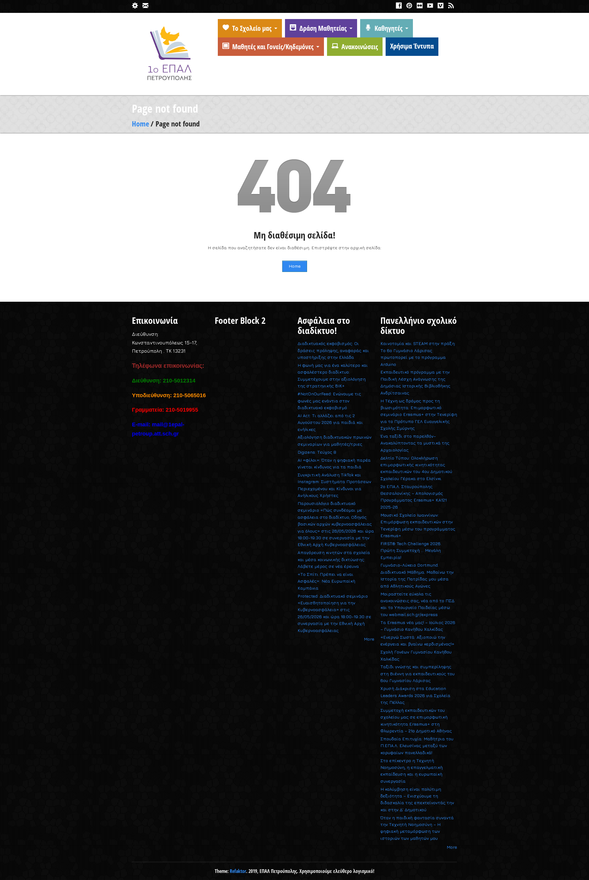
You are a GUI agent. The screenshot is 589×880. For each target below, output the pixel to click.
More (369, 639)
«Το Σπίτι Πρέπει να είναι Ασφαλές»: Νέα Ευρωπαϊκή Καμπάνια (326, 581)
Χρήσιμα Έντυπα (412, 45)
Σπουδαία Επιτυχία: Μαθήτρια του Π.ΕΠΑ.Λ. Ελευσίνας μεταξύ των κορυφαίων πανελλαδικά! (416, 745)
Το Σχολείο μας (251, 28)
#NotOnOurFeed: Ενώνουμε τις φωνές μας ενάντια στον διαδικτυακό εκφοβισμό (329, 400)
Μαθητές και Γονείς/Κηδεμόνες (273, 46)
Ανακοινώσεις (359, 46)
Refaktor (238, 871)
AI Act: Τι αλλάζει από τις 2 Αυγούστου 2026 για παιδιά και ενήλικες (330, 422)
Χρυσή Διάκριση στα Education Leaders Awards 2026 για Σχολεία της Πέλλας (415, 695)
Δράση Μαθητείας (323, 28)
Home (140, 123)
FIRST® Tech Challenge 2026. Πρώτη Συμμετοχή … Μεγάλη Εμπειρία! (410, 550)
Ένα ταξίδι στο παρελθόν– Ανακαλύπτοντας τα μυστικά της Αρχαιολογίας (414, 442)
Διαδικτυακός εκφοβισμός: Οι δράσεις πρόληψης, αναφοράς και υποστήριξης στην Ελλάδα (333, 350)
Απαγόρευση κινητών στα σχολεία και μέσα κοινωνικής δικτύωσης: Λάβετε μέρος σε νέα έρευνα (334, 559)
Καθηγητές (388, 28)
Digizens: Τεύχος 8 (317, 452)
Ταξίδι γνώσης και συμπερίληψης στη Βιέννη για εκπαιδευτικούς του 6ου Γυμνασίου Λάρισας (417, 673)
